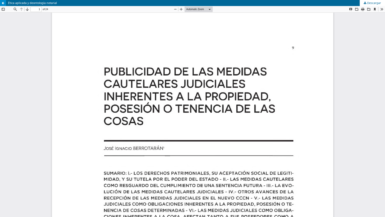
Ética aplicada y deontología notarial (32, 3)
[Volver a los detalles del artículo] (3, 3)
